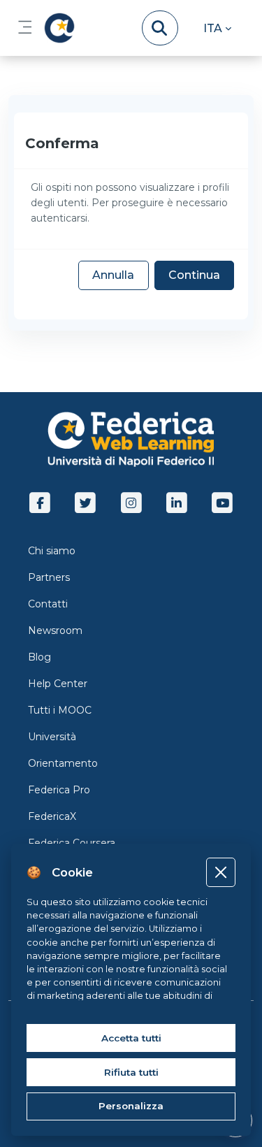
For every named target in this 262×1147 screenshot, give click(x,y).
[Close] (220, 872)
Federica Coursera (71, 843)
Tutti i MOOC (60, 710)
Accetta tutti (131, 1038)
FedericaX (52, 816)
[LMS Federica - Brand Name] (57, 28)
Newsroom (55, 630)
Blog (39, 657)
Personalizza (131, 1105)
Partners (49, 577)
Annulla (113, 275)
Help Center (57, 683)
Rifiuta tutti (131, 1072)
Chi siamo (51, 550)
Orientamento (63, 763)
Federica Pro (59, 790)
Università (52, 736)
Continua (194, 275)
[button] (217, 28)
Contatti (48, 604)
